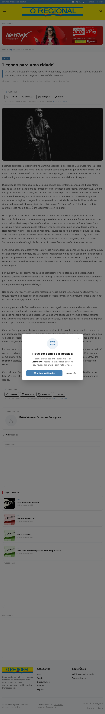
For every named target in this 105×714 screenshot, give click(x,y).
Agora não (71, 373)
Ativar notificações (46, 373)
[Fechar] (78, 338)
